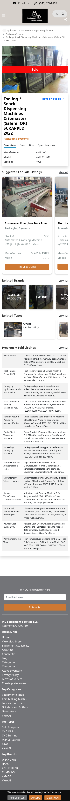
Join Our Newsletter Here (35, 589)
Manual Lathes (11, 740)
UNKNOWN (9, 759)
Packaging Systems (15, 34)
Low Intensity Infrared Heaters (11, 479)
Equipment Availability (15, 645)
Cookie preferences (14, 683)
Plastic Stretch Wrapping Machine (10, 435)
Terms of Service (12, 679)
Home (5, 637)
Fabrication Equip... (13, 703)
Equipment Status (13, 695)
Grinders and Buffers (15, 707)
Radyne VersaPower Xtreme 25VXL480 (12, 496)
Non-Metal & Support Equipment (37, 30)
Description (27, 145)
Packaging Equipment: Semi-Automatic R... (12, 389)
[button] (65, 19)
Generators (9, 711)
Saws (5, 744)
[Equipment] (4, 30)
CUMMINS (8, 772)
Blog (4, 658)
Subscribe (35, 607)
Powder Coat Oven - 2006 (9, 525)
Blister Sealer (9, 355)
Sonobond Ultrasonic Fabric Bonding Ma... (11, 511)
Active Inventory (12, 670)
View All (63, 172)
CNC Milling (9, 731)
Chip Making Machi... (15, 699)
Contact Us (8, 654)
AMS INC (41, 152)
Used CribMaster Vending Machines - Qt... (11, 404)
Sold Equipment (11, 727)
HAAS (5, 764)
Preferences (17, 797)
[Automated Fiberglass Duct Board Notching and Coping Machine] (27, 199)
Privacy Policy (10, 675)
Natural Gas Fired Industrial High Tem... (11, 465)
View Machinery (11, 641)
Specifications (46, 145)
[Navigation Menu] (3, 16)
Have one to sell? (53, 99)
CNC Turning (9, 735)
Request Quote (27, 267)
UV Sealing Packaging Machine (8, 450)
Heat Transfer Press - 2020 (9, 372)
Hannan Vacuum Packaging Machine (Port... (11, 419)
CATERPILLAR (10, 768)
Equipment (12, 30)
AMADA (6, 776)
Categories (8, 662)
